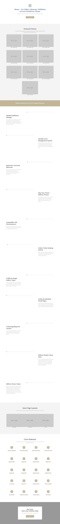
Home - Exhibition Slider (46, 47)
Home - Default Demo (14, 47)
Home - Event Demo (30, 94)
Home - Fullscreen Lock (14, 78)
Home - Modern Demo (30, 47)
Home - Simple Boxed (30, 78)
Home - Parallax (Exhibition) (46, 78)
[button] (7, 423)
